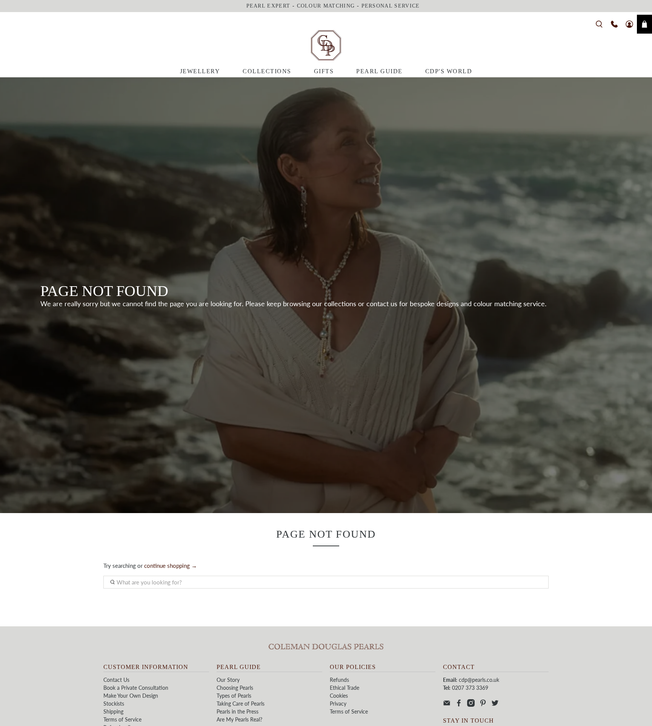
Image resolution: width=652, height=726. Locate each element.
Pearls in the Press (237, 711)
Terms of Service (122, 719)
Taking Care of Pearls (240, 703)
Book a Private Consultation (135, 687)
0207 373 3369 (470, 687)
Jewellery (200, 71)
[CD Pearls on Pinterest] (483, 704)
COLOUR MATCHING (326, 6)
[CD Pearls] (326, 45)
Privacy (338, 703)
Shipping (113, 711)
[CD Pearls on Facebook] (459, 704)
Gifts (324, 71)
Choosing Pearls (235, 687)
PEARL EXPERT (268, 6)
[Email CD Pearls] (447, 704)
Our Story (228, 680)
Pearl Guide (379, 71)
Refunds (339, 680)
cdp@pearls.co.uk (479, 680)
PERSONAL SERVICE (390, 6)
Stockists (113, 703)
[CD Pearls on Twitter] (495, 704)
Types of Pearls (234, 695)
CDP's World (448, 71)
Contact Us (116, 680)
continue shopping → (170, 565)
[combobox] (326, 582)
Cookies (339, 695)
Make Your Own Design (130, 695)
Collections (267, 71)
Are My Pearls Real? (239, 719)
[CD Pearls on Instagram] (471, 704)
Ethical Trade (344, 687)
